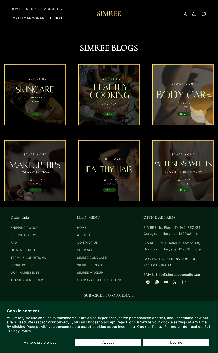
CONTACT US (87, 242)
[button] (32, 9)
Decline (176, 342)
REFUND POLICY (23, 235)
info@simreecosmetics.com (179, 274)
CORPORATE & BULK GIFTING (99, 280)
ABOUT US (85, 235)
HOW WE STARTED (25, 250)
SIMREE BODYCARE (92, 257)
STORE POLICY (22, 265)
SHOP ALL (85, 250)
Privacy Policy (19, 331)
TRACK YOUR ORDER (27, 280)
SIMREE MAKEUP (90, 272)
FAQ (14, 242)
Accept (108, 342)
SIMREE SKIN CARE (92, 265)
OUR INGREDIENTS (25, 272)
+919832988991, (183, 259)
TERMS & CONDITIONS (28, 257)
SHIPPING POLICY (25, 227)
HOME (81, 227)
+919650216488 (157, 265)
